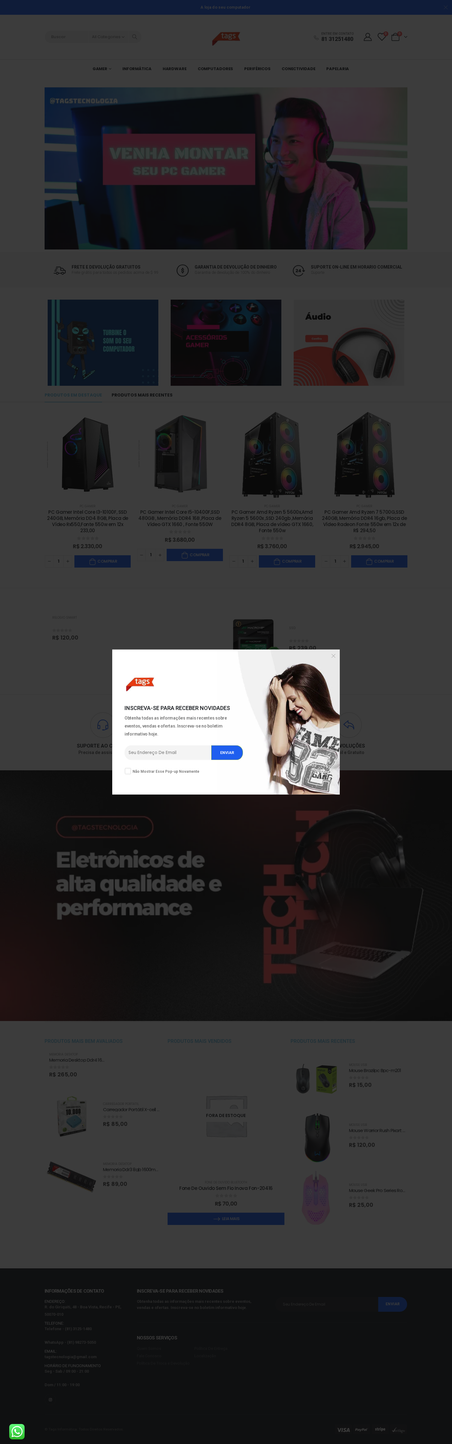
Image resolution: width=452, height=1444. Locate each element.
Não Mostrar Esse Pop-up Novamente (166, 771)
